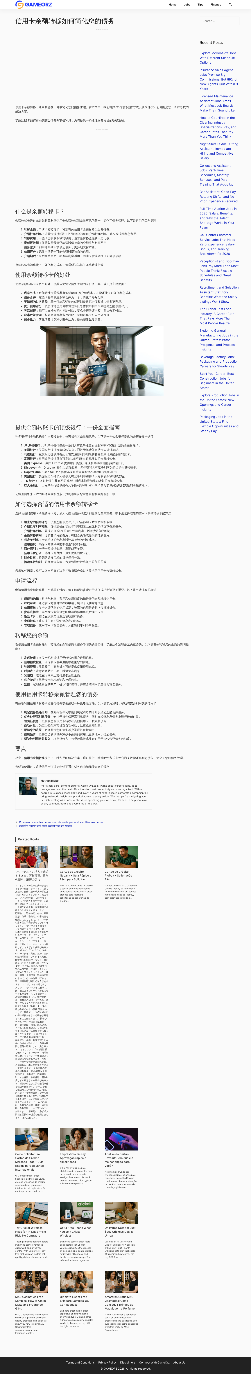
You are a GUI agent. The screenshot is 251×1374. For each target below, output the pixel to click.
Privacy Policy (107, 1362)
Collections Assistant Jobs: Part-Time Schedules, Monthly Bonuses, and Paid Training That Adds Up (216, 175)
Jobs (187, 4)
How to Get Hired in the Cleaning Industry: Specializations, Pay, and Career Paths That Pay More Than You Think (218, 127)
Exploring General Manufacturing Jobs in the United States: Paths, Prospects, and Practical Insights (219, 340)
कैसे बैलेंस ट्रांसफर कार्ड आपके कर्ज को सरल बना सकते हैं (45, 826)
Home (173, 4)
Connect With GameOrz (154, 1362)
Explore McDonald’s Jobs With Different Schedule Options (218, 57)
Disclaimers (127, 1362)
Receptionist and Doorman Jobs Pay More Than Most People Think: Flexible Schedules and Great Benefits (219, 270)
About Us (179, 1362)
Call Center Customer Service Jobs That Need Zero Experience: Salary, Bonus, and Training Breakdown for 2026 (217, 244)
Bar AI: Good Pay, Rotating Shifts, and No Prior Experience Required (219, 196)
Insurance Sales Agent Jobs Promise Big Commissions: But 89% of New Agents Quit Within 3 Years (219, 79)
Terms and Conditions (80, 1362)
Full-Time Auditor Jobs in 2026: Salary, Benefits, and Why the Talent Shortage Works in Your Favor (218, 218)
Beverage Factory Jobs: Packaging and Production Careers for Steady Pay (219, 361)
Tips (200, 4)
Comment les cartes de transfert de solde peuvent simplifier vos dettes (61, 822)
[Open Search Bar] (230, 4)
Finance (216, 4)
